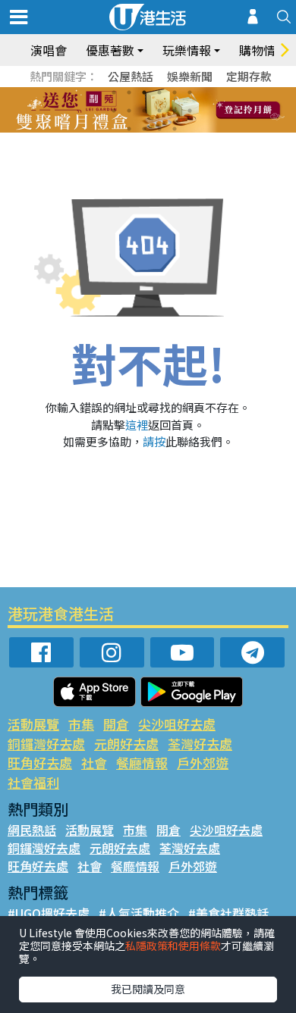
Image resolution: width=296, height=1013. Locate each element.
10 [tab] (159, 110)
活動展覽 (33, 723)
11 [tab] (174, 110)
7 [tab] (113, 110)
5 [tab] (174, 92)
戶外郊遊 (202, 762)
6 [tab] (189, 92)
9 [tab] (144, 110)
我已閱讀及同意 (148, 988)
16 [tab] (174, 128)
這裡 (136, 425)
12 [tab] (189, 110)
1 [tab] (113, 92)
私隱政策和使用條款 (173, 945)
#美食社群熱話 (228, 913)
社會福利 (33, 782)
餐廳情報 (142, 762)
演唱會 (48, 50)
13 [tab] (129, 128)
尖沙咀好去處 (177, 723)
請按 (154, 441)
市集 (81, 723)
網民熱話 (32, 830)
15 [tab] (159, 128)
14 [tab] (144, 128)
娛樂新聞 (190, 76)
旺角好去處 (40, 762)
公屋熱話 (130, 76)
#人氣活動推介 (139, 913)
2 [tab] (129, 92)
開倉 (116, 723)
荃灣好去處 (200, 743)
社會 (94, 762)
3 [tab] (144, 92)
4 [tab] (159, 92)
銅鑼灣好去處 (46, 743)
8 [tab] (129, 110)
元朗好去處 (126, 743)
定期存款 (249, 76)
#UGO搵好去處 (49, 913)
